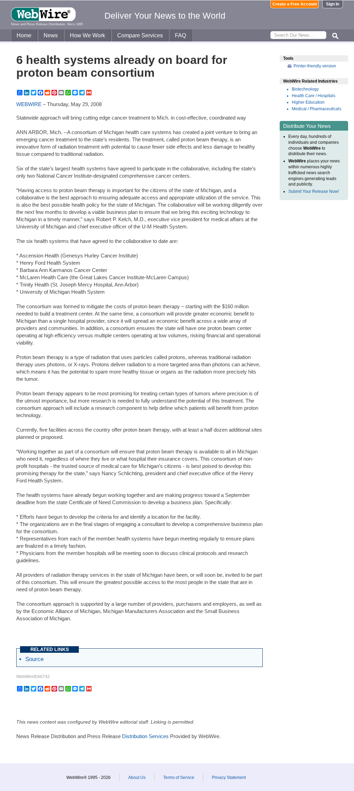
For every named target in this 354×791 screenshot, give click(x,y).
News (51, 35)
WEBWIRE (28, 104)
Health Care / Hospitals (313, 95)
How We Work (87, 35)
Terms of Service (178, 777)
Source (34, 659)
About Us (137, 777)
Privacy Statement (229, 777)
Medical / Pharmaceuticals (316, 108)
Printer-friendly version (315, 66)
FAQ (180, 35)
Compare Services (140, 35)
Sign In (332, 4)
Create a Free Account (294, 4)
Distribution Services (145, 736)
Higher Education (308, 102)
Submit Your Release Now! (313, 191)
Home (24, 35)
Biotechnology (305, 89)
